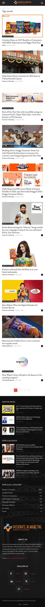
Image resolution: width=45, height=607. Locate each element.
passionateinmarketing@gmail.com (17, 558)
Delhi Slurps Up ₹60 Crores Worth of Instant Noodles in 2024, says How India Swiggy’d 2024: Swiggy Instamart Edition (22, 191)
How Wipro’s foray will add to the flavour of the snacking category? (22, 376)
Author (4, 45)
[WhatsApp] (19, 589)
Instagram (32, 574)
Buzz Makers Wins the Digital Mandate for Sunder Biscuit (20, 306)
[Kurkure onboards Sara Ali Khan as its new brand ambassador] (22, 253)
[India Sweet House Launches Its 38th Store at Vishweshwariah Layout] (22, 62)
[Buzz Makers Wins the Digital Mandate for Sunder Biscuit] (22, 291)
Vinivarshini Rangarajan (8, 380)
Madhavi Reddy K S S (7, 346)
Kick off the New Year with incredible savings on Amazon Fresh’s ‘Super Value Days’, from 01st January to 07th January (22, 114)
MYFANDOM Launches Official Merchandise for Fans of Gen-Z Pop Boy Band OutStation (29, 447)
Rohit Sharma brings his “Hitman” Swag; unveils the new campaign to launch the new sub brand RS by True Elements (22, 230)
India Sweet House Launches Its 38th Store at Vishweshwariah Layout (21, 77)
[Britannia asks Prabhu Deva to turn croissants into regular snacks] (22, 327)
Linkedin (18, 581)
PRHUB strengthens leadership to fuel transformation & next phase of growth (27, 472)
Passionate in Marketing (8, 81)
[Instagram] (25, 573)
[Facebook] (11, 573)
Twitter (33, 581)
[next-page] (28, 390)
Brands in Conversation (8, 36)
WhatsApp (26, 589)
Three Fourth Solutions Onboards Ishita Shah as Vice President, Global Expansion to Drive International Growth (29, 430)
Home (3, 8)
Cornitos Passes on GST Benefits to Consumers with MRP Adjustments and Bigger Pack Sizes (22, 41)
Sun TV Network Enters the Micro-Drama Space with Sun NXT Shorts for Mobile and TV (29, 408)
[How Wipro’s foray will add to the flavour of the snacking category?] (22, 361)
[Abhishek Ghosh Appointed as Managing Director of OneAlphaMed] (8, 420)
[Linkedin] (11, 581)
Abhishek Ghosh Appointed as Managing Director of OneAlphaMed (28, 418)
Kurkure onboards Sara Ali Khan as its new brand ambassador (20, 270)
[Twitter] (26, 581)
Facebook (18, 574)
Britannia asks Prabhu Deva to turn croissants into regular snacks (21, 342)
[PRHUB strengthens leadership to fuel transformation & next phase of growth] (8, 474)
